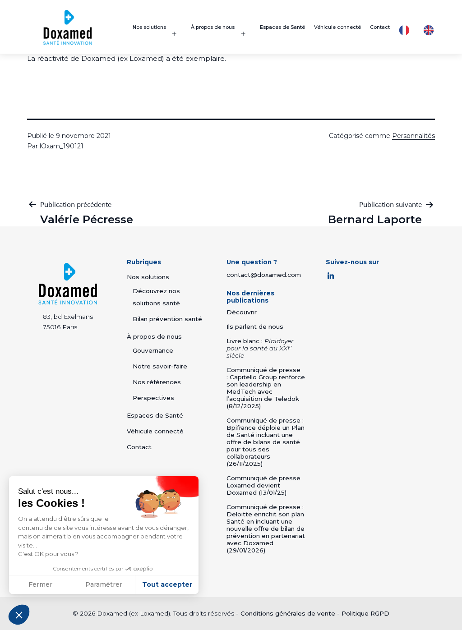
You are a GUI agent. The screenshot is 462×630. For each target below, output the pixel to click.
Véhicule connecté (337, 27)
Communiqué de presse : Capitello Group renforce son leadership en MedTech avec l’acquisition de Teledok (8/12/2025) (265, 387)
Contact (380, 27)
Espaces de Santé (282, 27)
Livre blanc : (259, 348)
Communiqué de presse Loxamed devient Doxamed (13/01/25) (263, 485)
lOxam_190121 (61, 146)
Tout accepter (167, 584)
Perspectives (153, 397)
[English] (431, 30)
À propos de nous (213, 27)
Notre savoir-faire (160, 366)
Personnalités (413, 136)
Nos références (157, 382)
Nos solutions (149, 27)
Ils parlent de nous (254, 326)
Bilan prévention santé (167, 318)
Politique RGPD (365, 613)
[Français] (406, 30)
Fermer (40, 584)
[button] (19, 614)
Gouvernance (153, 350)
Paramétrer (103, 584)
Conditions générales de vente (287, 613)
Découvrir (241, 312)
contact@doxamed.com (263, 274)
